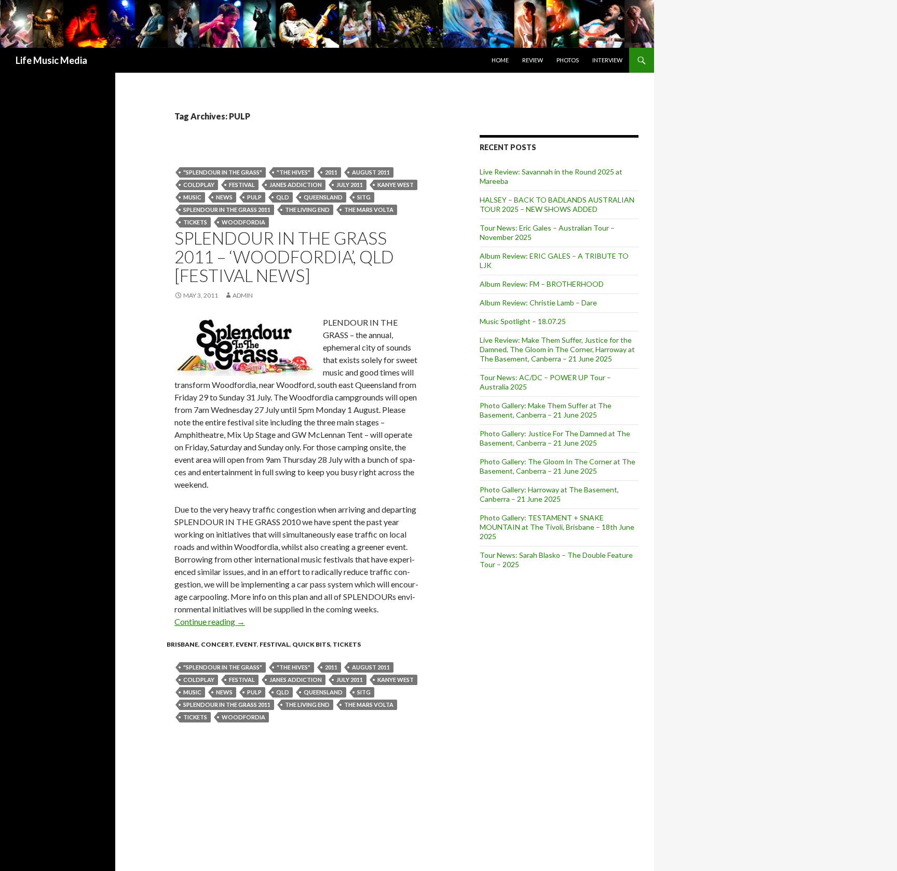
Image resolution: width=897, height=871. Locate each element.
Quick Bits (311, 644)
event (246, 644)
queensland (323, 197)
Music (192, 197)
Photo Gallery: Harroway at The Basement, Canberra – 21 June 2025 (549, 494)
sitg (364, 197)
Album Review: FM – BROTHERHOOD (542, 283)
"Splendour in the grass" (222, 172)
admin (243, 295)
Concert (217, 644)
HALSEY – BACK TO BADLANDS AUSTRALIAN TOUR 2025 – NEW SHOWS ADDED (557, 204)
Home (500, 60)
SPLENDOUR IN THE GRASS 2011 (226, 209)
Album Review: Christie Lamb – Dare (538, 302)
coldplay (198, 184)
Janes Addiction (295, 184)
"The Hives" (293, 172)
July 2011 (349, 184)
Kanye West (395, 184)
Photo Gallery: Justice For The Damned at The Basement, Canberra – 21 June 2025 (555, 438)
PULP (254, 197)
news (224, 197)
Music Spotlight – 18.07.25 (523, 321)
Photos (567, 60)
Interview (607, 60)
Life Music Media (51, 60)
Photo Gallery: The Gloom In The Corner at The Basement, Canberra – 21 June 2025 (557, 466)
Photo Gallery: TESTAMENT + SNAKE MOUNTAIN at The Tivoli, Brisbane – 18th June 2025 (557, 527)
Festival (242, 184)
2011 (331, 172)
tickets (195, 222)
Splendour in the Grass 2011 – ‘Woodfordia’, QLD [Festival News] (284, 256)
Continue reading (209, 621)
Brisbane (182, 644)
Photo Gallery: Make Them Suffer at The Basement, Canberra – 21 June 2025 (545, 410)
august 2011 (371, 172)
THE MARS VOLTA (368, 209)
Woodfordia (243, 222)
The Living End (307, 209)
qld (282, 197)
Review (532, 60)
